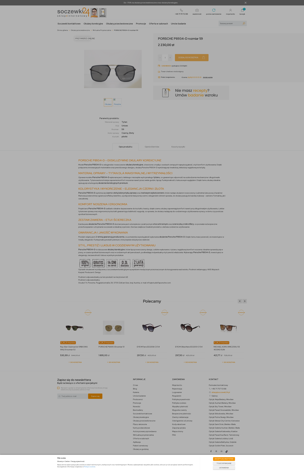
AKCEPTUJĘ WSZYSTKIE (224, 459)
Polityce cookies (89, 467)
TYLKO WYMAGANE (224, 463)
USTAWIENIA (224, 468)
